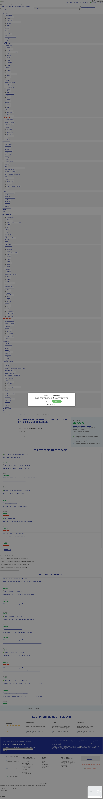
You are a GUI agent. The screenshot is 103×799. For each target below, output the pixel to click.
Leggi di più (66, 398)
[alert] (51, 399)
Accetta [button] (56, 401)
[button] (51, 404)
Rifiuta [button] (46, 401)
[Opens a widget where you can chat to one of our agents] (95, 792)
